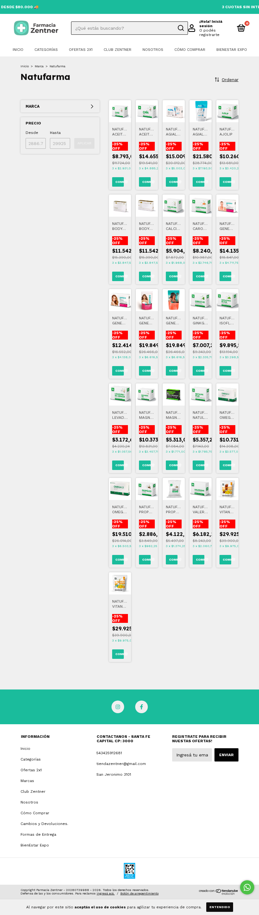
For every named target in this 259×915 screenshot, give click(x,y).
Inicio (18, 49)
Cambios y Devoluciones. (44, 824)
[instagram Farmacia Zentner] (117, 707)
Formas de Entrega (38, 834)
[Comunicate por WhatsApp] (247, 887)
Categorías (46, 49)
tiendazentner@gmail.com (121, 763)
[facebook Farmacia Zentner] (141, 707)
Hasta (55, 132)
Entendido (219, 907)
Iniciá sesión (210, 23)
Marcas (27, 781)
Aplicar (84, 143)
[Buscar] (180, 28)
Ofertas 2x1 (81, 49)
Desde (32, 132)
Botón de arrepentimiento (139, 893)
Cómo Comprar (189, 49)
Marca (39, 66)
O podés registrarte (209, 32)
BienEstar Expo (231, 49)
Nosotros (152, 49)
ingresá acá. (106, 893)
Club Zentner (117, 49)
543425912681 (109, 753)
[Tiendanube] (218, 893)
